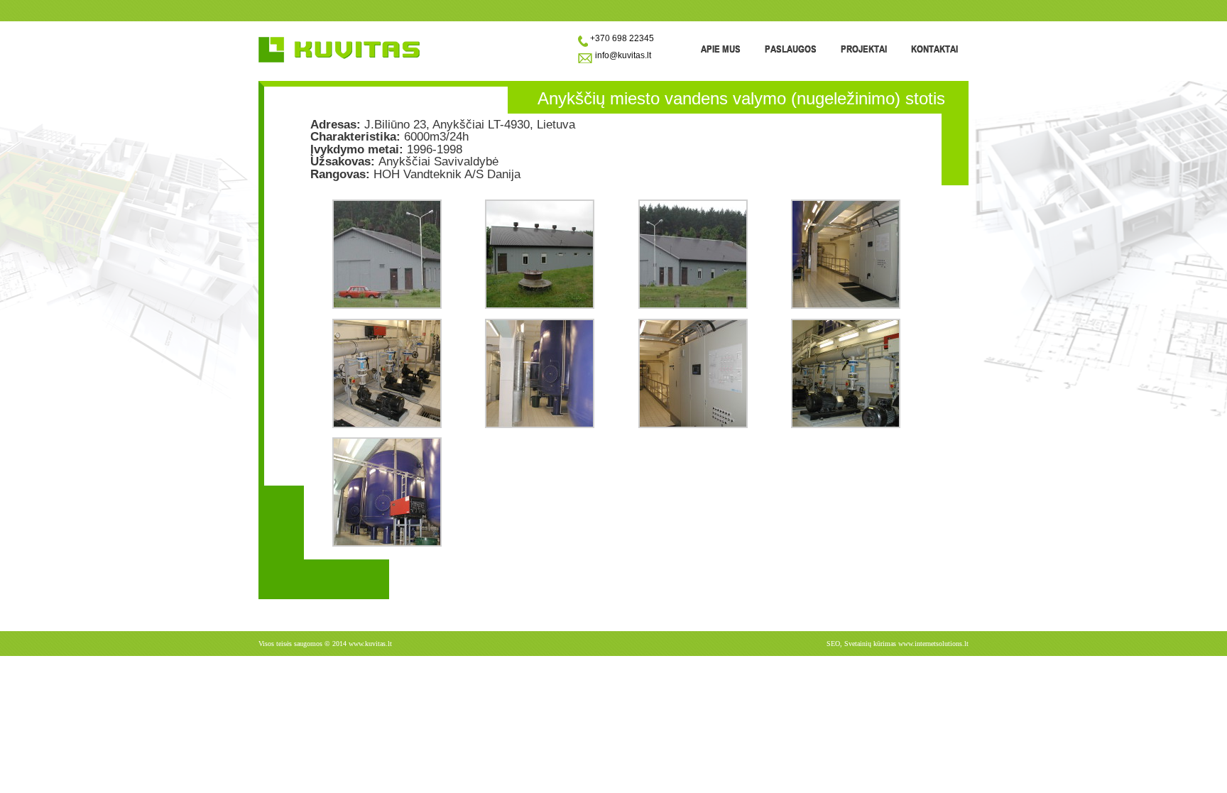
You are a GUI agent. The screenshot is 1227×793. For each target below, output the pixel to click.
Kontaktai (934, 49)
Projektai (864, 49)
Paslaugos (791, 49)
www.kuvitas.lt (370, 643)
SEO (833, 643)
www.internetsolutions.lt (933, 643)
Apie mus (721, 49)
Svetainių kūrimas (870, 643)
